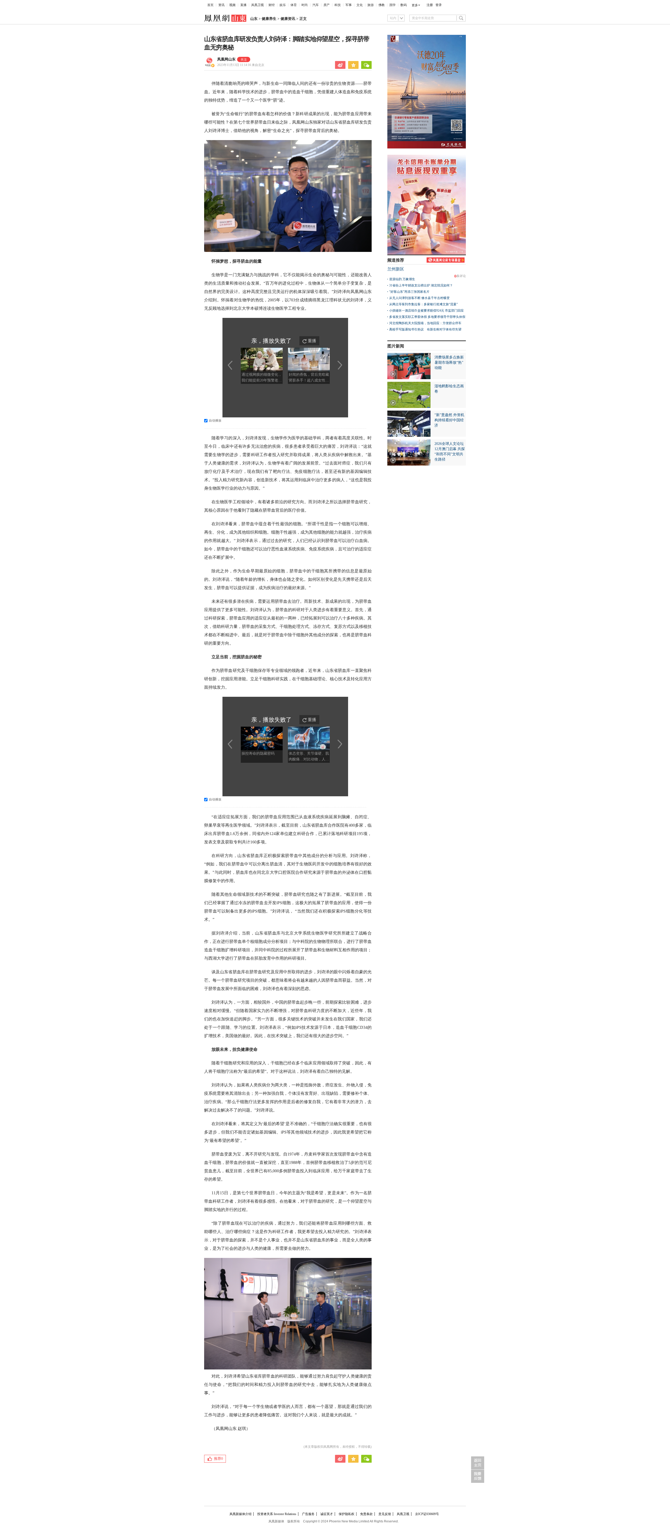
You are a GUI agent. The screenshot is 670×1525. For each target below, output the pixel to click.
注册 (430, 5)
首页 (210, 5)
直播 (243, 5)
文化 (359, 5)
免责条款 (366, 1514)
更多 (415, 5)
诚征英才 (326, 1514)
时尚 (305, 5)
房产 (326, 5)
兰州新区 (395, 269)
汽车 (315, 5)
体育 (294, 5)
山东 (254, 19)
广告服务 (308, 1514)
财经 (272, 5)
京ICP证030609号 (427, 1514)
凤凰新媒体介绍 (241, 1514)
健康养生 (269, 19)
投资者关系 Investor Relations (276, 1514)
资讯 (221, 5)
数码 (403, 5)
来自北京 (240, 65)
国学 (392, 5)
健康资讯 (288, 19)
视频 (232, 5)
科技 (337, 5)
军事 (348, 5)
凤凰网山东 (226, 59)
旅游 (370, 5)
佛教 (381, 5)
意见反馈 (384, 1514)
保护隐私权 (346, 1514)
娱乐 (283, 5)
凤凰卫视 (257, 5)
